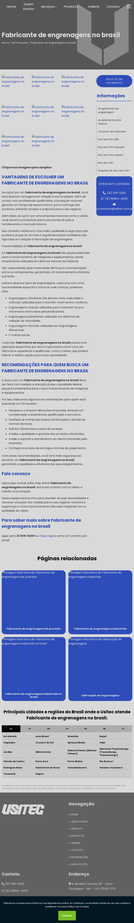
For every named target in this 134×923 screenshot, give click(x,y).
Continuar (67, 915)
